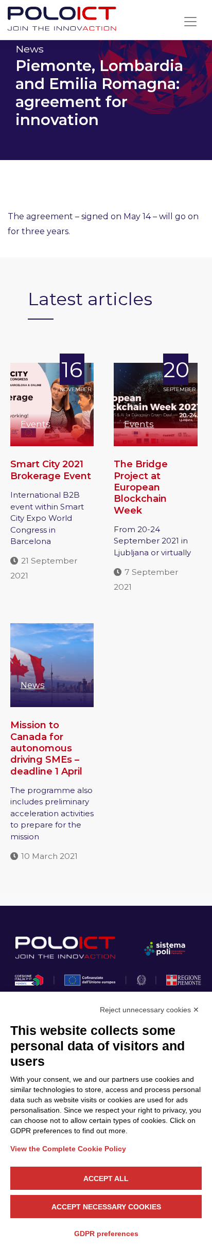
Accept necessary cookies (106, 1207)
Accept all (106, 1178)
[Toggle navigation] (190, 21)
